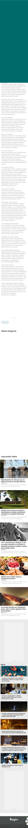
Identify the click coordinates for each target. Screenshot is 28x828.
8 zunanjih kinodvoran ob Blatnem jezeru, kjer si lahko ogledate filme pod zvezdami (13, 609)
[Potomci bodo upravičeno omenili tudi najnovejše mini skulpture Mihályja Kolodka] (14, 728)
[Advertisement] (13, 393)
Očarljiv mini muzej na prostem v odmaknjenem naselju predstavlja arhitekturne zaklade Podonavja (13, 512)
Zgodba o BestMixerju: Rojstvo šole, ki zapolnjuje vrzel (12, 766)
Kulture (3, 523)
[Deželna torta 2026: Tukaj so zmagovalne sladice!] (14, 565)
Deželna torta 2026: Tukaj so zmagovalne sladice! (11, 578)
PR (17, 826)
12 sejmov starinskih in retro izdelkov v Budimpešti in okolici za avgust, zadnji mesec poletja (13, 679)
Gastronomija (5, 557)
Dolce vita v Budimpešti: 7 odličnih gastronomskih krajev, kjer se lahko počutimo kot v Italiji (12, 697)
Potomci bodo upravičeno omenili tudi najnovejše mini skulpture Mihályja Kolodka (14, 732)
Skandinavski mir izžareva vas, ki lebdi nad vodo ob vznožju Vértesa (13, 481)
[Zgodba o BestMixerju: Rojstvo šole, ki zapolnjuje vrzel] (14, 762)
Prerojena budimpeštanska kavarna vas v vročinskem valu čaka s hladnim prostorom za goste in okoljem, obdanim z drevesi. (14, 748)
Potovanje (5, 322)
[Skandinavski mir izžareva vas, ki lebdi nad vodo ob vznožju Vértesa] (14, 468)
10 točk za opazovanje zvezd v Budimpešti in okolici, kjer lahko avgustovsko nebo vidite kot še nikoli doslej (13, 714)
